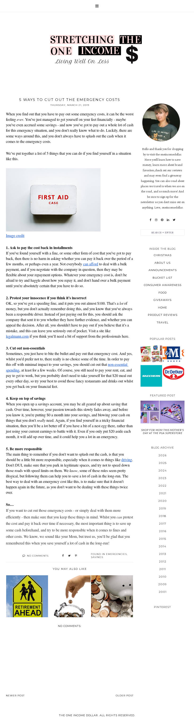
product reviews (162, 315)
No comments (37, 555)
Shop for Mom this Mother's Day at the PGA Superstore (162, 431)
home (162, 307)
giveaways (163, 300)
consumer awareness (162, 285)
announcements (163, 270)
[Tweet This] (69, 556)
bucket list (162, 277)
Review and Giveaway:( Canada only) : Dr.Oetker (173, 372)
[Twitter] (174, 220)
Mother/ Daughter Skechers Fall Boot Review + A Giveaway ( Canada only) (151, 375)
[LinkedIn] (168, 220)
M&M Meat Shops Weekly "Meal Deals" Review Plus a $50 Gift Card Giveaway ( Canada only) (173, 353)
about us (162, 262)
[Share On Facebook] (63, 556)
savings (97, 557)
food (163, 292)
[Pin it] (76, 556)
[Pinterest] (162, 220)
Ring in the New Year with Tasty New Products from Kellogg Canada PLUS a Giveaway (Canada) (151, 353)
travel (162, 322)
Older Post (124, 695)
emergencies (116, 554)
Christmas (163, 255)
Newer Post (15, 695)
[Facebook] (150, 220)
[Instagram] (156, 220)
